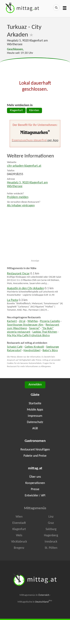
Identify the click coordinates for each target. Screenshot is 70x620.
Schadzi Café (14, 347)
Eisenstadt (19, 523)
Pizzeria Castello (50, 321)
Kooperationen (35, 483)
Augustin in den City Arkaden (25, 288)
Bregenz (19, 547)
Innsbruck (51, 541)
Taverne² (34, 328)
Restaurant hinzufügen (35, 449)
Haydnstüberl (32, 350)
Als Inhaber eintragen (21, 205)
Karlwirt (12, 321)
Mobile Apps (35, 409)
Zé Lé (22, 321)
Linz (50, 516)
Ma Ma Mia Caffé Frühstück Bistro (28, 335)
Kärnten (34, 110)
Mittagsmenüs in (34, 595)
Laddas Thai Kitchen (44, 332)
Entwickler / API (35, 495)
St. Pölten (51, 547)
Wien (19, 516)
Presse (35, 489)
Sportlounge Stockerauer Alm (25, 324)
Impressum (35, 415)
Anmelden (35, 384)
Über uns (35, 476)
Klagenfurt (16, 110)
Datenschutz (35, 422)
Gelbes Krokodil (34, 347)
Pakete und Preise (35, 455)
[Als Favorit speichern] (31, 35)
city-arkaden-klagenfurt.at (24, 165)
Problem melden (17, 197)
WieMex (32, 321)
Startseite (35, 403)
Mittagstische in (35, 601)
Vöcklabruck (19, 541)
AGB (35, 428)
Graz (51, 523)
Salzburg (51, 529)
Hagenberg (51, 535)
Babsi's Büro (50, 350)
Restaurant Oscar (18, 273)
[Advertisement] (35, 66)
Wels (19, 535)
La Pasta (12, 300)
